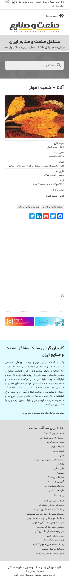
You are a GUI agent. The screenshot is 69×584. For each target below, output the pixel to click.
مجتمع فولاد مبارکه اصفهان (50, 527)
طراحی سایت (49, 575)
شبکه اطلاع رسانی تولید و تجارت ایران (45, 518)
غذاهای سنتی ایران (54, 486)
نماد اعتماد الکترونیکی (53, 540)
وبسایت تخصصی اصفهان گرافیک (48, 544)
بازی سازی (59, 468)
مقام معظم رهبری (55, 536)
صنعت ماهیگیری (55, 442)
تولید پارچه (58, 451)
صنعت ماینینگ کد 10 (53, 433)
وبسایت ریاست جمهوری (52, 549)
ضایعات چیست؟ (56, 477)
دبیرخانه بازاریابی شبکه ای (51, 505)
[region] (34, 303)
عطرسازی (59, 473)
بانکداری (60, 464)
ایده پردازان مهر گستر (53, 501)
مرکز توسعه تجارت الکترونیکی (49, 531)
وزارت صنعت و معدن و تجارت (49, 553)
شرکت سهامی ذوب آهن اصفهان (48, 523)
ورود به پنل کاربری (20, 2)
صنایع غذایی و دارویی (52, 207)
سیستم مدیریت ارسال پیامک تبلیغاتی (45, 514)
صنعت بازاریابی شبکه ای (52, 438)
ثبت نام (55, 6)
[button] (42, 308)
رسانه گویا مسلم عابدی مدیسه (49, 509)
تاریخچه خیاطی (56, 490)
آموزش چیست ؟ (56, 482)
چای (62, 455)
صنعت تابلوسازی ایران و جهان (49, 460)
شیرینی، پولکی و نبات (28, 207)
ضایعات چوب (57, 447)
